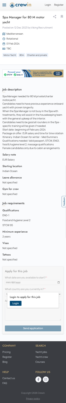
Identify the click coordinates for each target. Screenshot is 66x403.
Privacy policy (33, 398)
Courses (40, 362)
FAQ (4, 383)
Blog (4, 362)
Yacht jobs (41, 352)
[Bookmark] (62, 16)
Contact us (8, 378)
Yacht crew (41, 357)
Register (59, 4)
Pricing (6, 352)
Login (48, 4)
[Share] (55, 16)
